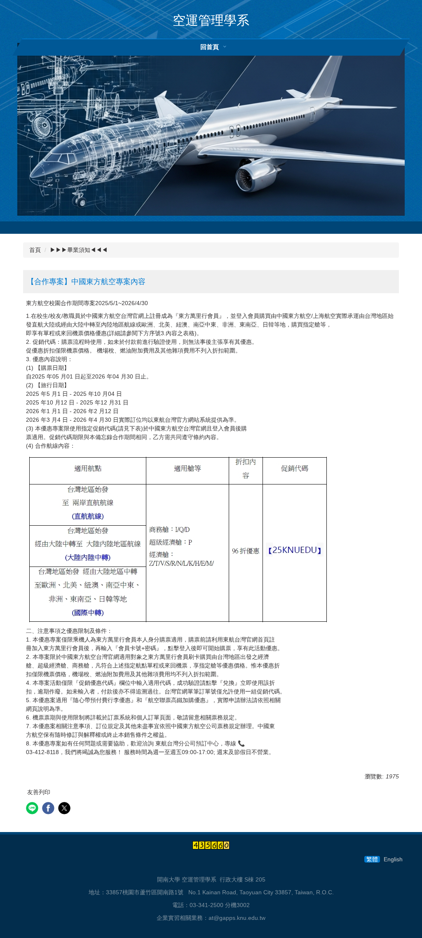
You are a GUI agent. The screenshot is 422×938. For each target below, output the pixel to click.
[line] (33, 809)
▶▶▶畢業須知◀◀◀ (79, 250)
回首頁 (209, 46)
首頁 (35, 250)
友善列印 (38, 792)
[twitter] (65, 809)
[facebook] (49, 809)
